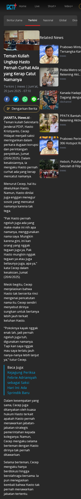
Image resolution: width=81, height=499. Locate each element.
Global (62, 20)
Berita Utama (14, 20)
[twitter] (16, 99)
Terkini (32, 20)
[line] (34, 99)
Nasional (48, 20)
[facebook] (7, 99)
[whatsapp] (25, 99)
